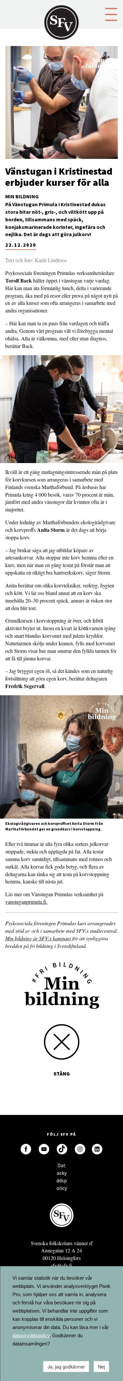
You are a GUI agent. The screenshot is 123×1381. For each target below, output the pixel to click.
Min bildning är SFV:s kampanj (38, 938)
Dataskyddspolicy (61, 1167)
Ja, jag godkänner (66, 1366)
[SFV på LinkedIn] (97, 1149)
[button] (111, 14)
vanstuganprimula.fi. (26, 901)
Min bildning (22, 196)
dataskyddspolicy (31, 1335)
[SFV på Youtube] (44, 1149)
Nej (101, 1366)
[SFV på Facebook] (26, 1149)
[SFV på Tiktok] (62, 1149)
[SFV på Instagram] (80, 1149)
